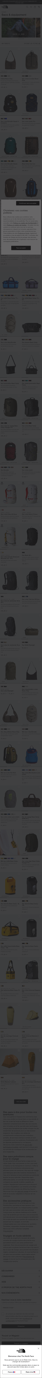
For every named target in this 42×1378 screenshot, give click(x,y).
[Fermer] (38, 1348)
